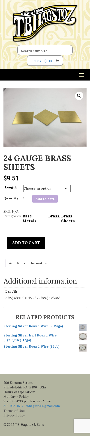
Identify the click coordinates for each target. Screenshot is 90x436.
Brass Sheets (68, 219)
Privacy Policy (14, 415)
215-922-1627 (13, 406)
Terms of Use (14, 411)
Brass (53, 216)
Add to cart (45, 199)
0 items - (41, 61)
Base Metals (29, 219)
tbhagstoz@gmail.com (43, 406)
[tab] (28, 263)
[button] (79, 96)
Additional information (28, 263)
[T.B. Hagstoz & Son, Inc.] (45, 22)
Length (11, 187)
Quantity (11, 198)
